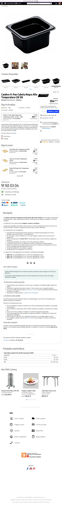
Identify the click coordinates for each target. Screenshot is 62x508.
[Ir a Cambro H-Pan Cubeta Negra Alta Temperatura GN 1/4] (46, 86)
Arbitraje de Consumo (32, 289)
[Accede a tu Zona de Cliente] (56, 4)
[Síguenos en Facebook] (27, 470)
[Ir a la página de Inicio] (12, 4)
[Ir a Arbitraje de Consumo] (31, 457)
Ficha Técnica (7, 136)
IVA (54, 92)
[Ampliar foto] (31, 60)
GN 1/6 (56, 87)
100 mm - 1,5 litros (25, 107)
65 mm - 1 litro (7, 107)
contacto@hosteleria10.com (39, 497)
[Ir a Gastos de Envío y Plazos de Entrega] (46, 96)
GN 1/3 (36, 87)
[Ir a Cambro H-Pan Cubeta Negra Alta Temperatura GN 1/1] (5, 86)
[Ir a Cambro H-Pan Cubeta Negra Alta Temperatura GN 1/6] (56, 86)
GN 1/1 (6, 87)
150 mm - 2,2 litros (8, 110)
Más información (46, 128)
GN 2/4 (26, 87)
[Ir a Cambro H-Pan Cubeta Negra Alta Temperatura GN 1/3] (36, 86)
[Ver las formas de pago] (13, 205)
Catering (5, 6)
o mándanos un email (10, 194)
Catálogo (6, 138)
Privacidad (20, 502)
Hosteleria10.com (21, 497)
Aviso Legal (15, 502)
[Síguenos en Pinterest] (34, 470)
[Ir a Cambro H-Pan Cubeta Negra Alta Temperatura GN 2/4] (26, 86)
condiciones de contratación (30, 292)
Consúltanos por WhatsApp (11, 192)
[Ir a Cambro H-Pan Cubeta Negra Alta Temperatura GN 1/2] (16, 86)
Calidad (25, 502)
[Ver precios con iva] (58, 92)
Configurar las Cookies (37, 502)
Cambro (14, 133)
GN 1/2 (16, 87)
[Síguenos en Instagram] (30, 470)
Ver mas (19, 176)
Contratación (47, 502)
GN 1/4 (46, 87)
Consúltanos (31, 318)
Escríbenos (6, 340)
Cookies (30, 502)
